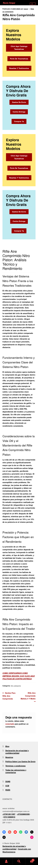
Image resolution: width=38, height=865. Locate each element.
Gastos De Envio (19, 102)
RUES (7, 790)
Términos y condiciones (15, 765)
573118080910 (9, 817)
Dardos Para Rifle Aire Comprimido (8, 696)
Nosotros (9, 757)
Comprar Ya (19, 121)
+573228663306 (23, 814)
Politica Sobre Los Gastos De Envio (20, 761)
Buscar (19, 861)
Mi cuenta (6, 861)
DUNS (7, 781)
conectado (9, 724)
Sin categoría (16, 686)
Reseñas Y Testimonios (19, 68)
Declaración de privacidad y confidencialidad (17, 751)
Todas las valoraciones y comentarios (15, 771)
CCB (7, 785)
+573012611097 (8, 814)
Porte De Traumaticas (19, 58)
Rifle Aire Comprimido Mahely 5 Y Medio (28, 696)
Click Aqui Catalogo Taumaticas (19, 47)
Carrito (29, 859)
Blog (7, 746)
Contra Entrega (19, 111)
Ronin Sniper (9, 2)
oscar (26, 9)
